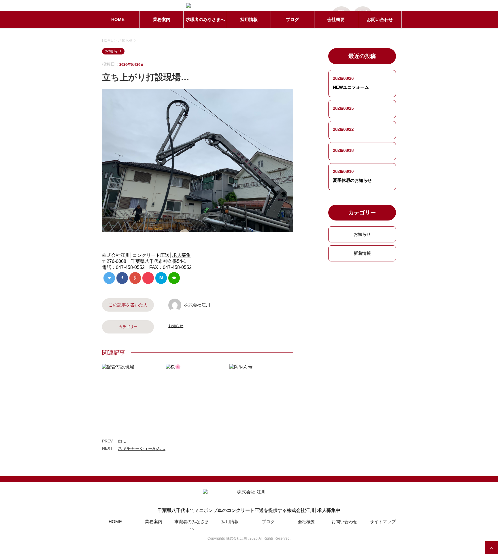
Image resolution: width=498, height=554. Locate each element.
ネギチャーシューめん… (141, 448)
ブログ (292, 19)
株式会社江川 (197, 304)
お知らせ (175, 326)
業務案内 (161, 19)
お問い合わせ (380, 19)
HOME (117, 19)
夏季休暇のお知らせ (352, 180)
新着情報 (362, 253)
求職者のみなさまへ (205, 19)
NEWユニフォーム (351, 87)
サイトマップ (383, 521)
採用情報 (249, 19)
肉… (122, 441)
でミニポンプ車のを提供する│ (249, 510)
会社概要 (336, 19)
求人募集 (181, 255)
